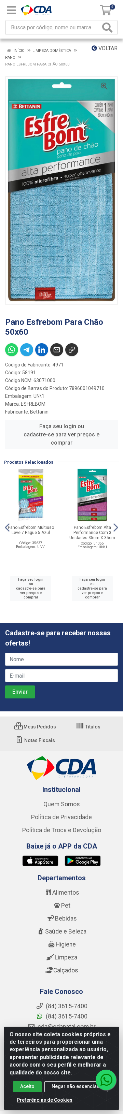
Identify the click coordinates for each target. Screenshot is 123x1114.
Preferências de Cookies (44, 1100)
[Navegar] (7, 527)
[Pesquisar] (108, 27)
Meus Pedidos (39, 726)
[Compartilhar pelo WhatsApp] (11, 349)
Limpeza (66, 957)
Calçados (65, 970)
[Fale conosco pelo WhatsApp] (106, 1080)
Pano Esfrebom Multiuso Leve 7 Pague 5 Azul (31, 530)
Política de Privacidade (61, 817)
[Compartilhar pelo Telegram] (26, 349)
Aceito (27, 1086)
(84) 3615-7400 (65, 1016)
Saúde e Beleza (65, 931)
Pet (65, 905)
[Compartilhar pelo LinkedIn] (41, 349)
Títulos (92, 726)
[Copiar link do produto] (71, 349)
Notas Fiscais (39, 740)
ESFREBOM (33, 404)
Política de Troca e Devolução (61, 830)
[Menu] (11, 10)
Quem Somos (61, 804)
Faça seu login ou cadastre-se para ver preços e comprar (61, 434)
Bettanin (39, 412)
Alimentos (65, 892)
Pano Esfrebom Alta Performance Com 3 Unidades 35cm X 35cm (92, 532)
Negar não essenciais (76, 1086)
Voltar (107, 48)
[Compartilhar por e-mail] (56, 349)
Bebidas (66, 918)
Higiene (66, 944)
